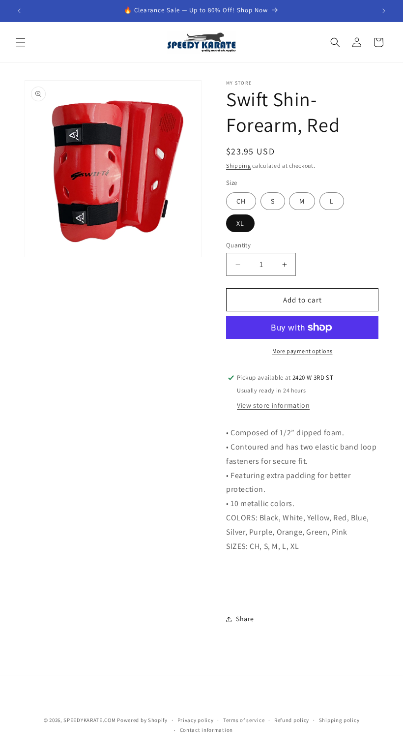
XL (240, 223)
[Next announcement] (384, 11)
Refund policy (291, 720)
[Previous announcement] (19, 11)
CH (241, 201)
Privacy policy (195, 720)
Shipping (238, 165)
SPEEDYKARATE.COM (89, 720)
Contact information (206, 729)
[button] (20, 42)
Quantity (238, 245)
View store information (273, 405)
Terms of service (243, 720)
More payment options (302, 351)
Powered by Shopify (142, 720)
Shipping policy (339, 720)
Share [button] (245, 618)
